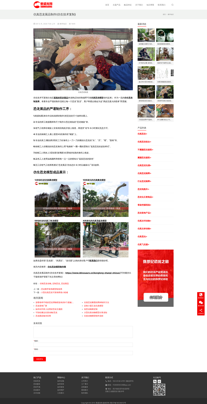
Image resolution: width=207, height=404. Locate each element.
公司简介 (84, 381)
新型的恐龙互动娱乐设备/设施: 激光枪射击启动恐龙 (146, 101)
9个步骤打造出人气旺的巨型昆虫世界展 (164, 120)
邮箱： (37, 349)
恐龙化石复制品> (145, 197)
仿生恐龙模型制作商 (57, 266)
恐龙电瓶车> (143, 189)
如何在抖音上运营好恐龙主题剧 (49, 309)
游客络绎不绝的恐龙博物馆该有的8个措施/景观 (55, 302)
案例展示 (84, 390)
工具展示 (60, 393)
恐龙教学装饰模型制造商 (51, 289)
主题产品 (116, 5)
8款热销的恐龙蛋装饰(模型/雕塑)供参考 (164, 44)
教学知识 (63, 24)
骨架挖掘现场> (144, 205)
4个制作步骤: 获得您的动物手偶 (146, 63)
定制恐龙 (56, 283)
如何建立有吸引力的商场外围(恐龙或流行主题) (146, 44)
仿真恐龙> (142, 133)
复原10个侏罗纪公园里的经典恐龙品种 (164, 63)
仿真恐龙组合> (144, 141)
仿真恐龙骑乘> (144, 173)
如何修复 (60, 387)
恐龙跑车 (36, 390)
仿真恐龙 (36, 381)
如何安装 (60, 384)
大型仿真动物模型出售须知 (95, 312)
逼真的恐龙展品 (61, 97)
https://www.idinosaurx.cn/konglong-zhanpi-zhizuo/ (92, 273)
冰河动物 (36, 393)
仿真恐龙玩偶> (144, 165)
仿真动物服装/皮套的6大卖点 (164, 82)
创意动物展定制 (91, 309)
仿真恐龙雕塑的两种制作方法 (96, 302)
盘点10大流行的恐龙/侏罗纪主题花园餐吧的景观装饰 (146, 82)
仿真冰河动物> (144, 220)
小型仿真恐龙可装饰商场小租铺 (54, 292)
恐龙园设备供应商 (43, 316)
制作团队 (84, 393)
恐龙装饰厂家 (41, 306)
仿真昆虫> (142, 236)
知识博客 (150, 5)
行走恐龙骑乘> (144, 181)
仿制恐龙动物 (45, 283)
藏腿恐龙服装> (144, 157)
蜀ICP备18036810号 (118, 403)
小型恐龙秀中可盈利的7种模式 (146, 120)
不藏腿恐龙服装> (145, 149)
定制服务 (84, 387)
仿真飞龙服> (143, 244)
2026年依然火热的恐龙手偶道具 (164, 101)
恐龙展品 (65, 283)
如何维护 (60, 390)
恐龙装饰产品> (144, 212)
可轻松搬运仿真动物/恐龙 (46, 312)
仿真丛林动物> (144, 228)
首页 (107, 5)
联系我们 (161, 5)
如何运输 (60, 381)
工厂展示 (84, 384)
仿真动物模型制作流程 (93, 316)
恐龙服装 (36, 384)
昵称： (37, 341)
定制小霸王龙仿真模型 (93, 306)
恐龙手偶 (36, 387)
